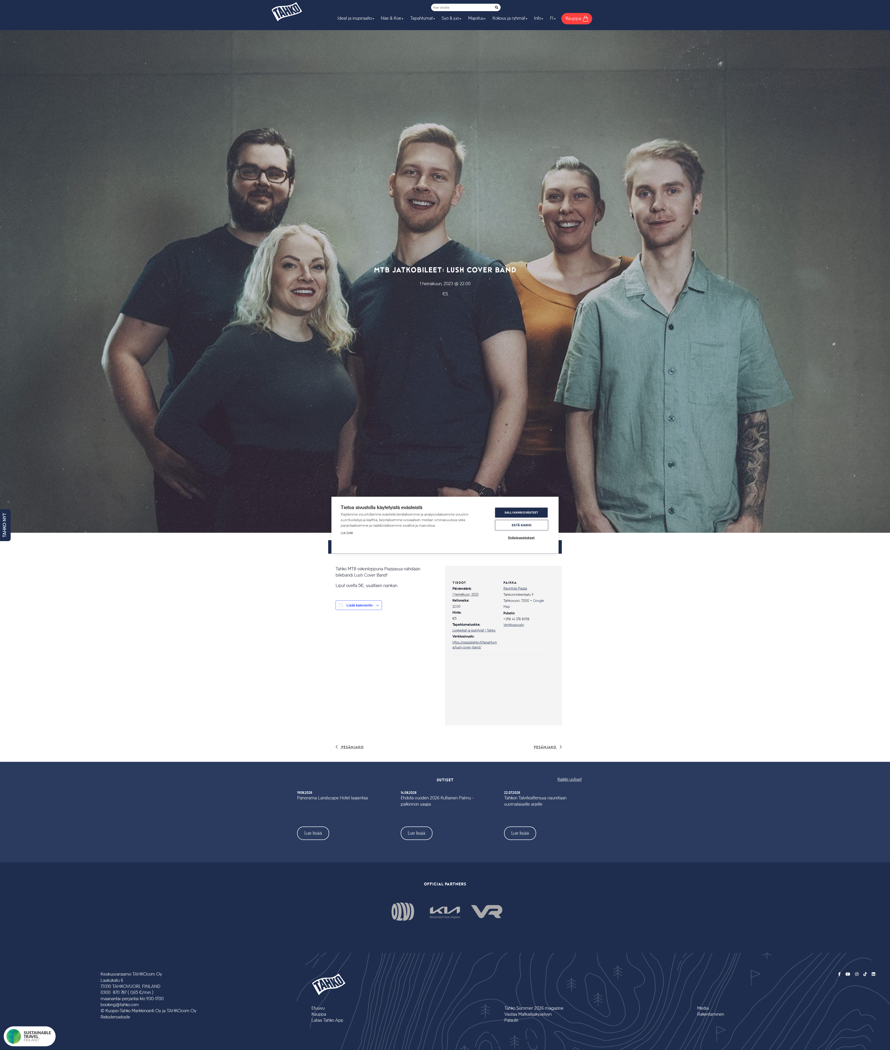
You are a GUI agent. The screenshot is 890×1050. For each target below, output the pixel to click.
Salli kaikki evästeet (521, 512)
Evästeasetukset (521, 537)
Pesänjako (352, 747)
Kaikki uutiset (569, 780)
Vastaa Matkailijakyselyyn (528, 1014)
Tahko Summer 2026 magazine (533, 1008)
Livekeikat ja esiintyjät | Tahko (474, 630)
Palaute (511, 1020)
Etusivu (318, 1008)
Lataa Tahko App (327, 1020)
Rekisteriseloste (115, 1017)
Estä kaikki (521, 525)
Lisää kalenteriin (359, 605)
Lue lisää (313, 833)
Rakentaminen (710, 1014)
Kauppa (319, 1014)
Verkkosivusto (513, 625)
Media (703, 1008)
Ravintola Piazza (515, 588)
